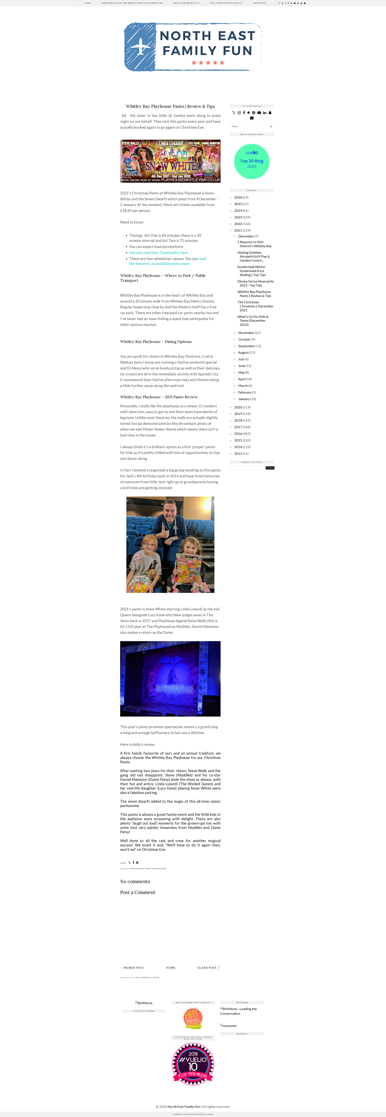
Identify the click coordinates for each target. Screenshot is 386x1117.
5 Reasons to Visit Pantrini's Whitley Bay (254, 244)
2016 (238, 434)
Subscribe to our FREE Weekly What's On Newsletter (132, 3)
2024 (238, 210)
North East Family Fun (184, 1106)
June (241, 366)
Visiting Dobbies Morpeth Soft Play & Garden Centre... (253, 256)
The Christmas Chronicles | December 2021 (255, 306)
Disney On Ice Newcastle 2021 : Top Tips (255, 283)
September (246, 346)
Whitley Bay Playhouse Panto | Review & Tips (254, 294)
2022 (238, 224)
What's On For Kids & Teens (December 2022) (253, 320)
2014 (238, 447)
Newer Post (134, 967)
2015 (238, 440)
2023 (238, 217)
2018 (238, 420)
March (243, 386)
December (246, 236)
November (246, 333)
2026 (238, 197)
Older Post (207, 967)
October (244, 339)
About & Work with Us (186, 3)
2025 (238, 204)
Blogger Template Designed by (193, 1114)
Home (88, 3)
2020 (238, 407)
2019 (238, 414)
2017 (238, 427)
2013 (238, 453)
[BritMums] (143, 1003)
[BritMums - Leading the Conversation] (242, 1013)
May (241, 372)
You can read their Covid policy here (158, 252)
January (244, 399)
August (243, 352)
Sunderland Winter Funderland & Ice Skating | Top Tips (251, 271)
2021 (238, 230)
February (245, 392)
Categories (259, 3)
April (241, 379)
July (241, 359)
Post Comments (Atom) (147, 977)
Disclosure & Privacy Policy (226, 3)
